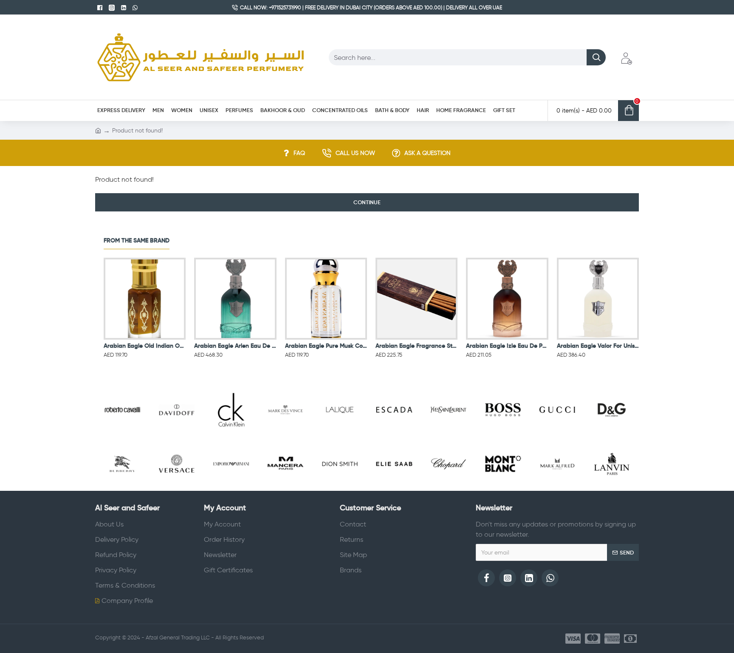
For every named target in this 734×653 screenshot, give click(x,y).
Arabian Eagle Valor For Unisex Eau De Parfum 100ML (598, 345)
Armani (231, 489)
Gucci (557, 435)
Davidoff (177, 435)
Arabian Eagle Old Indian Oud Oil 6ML (145, 345)
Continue (367, 202)
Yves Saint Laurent (448, 435)
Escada (394, 435)
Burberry (122, 489)
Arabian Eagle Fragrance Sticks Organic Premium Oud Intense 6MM (416, 345)
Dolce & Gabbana (611, 435)
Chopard (448, 489)
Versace (176, 489)
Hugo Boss (503, 435)
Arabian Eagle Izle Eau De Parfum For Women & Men (507, 345)
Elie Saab (394, 489)
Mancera (285, 489)
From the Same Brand (136, 240)
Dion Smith (339, 489)
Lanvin (611, 489)
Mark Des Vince (285, 435)
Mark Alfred (557, 489)
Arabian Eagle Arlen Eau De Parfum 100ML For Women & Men (235, 345)
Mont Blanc (502, 489)
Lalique (339, 435)
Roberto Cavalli (122, 435)
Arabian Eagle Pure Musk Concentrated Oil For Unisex (326, 345)
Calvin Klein (231, 435)
